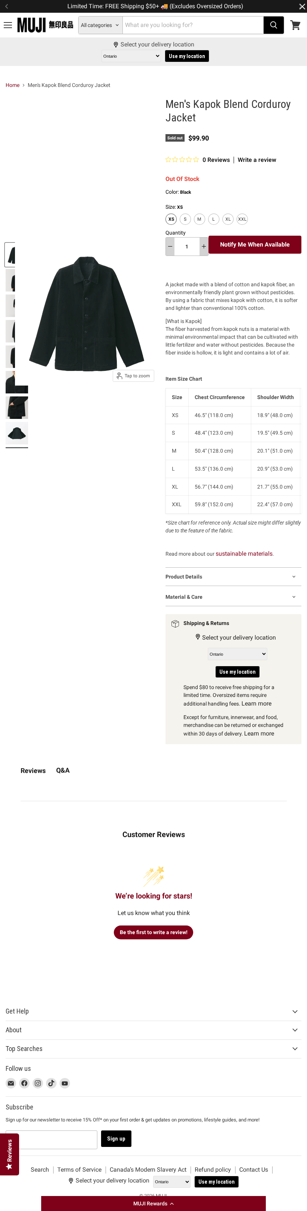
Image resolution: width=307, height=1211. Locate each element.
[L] (214, 227)
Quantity (175, 233)
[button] (153, 1203)
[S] (186, 227)
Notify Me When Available (255, 244)
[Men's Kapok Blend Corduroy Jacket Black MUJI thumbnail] (17, 408)
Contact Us (253, 1169)
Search (40, 1169)
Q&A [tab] (63, 770)
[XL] (228, 227)
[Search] (274, 25)
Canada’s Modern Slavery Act (148, 1169)
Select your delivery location (157, 44)
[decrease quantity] (170, 247)
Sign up (116, 1138)
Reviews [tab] (33, 770)
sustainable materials (244, 553)
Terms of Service (79, 1169)
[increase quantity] (204, 247)
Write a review (257, 160)
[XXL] (243, 227)
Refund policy (213, 1169)
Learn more (256, 703)
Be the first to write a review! (154, 932)
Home (12, 85)
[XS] (172, 227)
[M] (200, 227)
